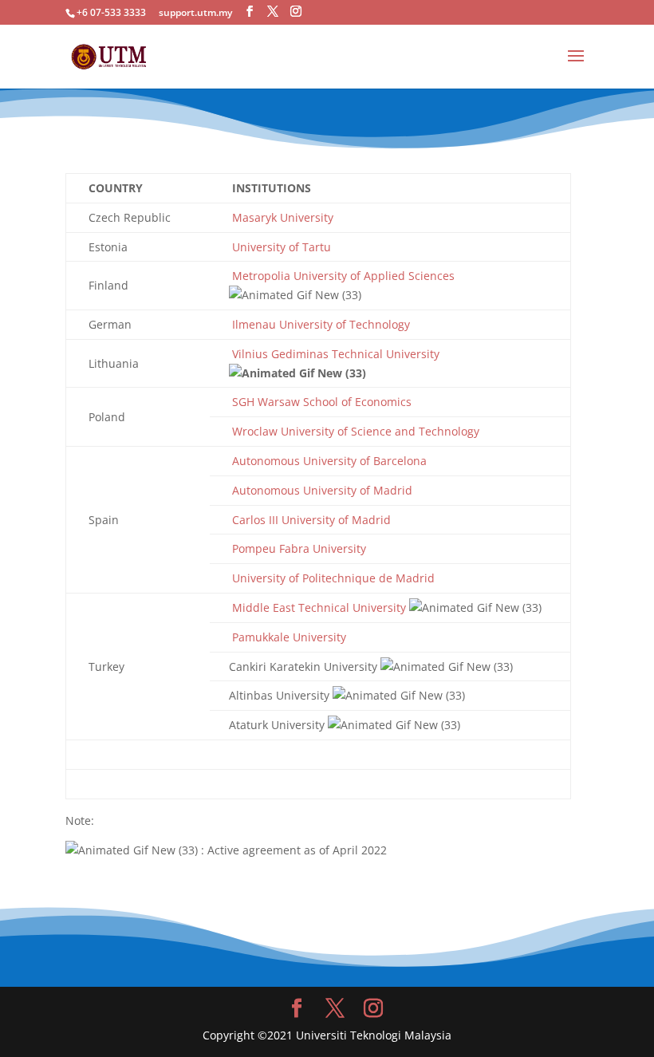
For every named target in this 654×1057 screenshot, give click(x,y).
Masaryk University (281, 217)
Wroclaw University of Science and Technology (354, 431)
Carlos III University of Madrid (310, 519)
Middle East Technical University (317, 607)
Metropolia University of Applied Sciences (342, 275)
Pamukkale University (287, 637)
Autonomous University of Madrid (320, 490)
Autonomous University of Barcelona (328, 460)
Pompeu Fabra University (297, 548)
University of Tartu (280, 246)
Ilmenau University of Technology (319, 324)
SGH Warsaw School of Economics (320, 401)
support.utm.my (195, 12)
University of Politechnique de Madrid (332, 578)
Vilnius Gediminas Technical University (334, 353)
